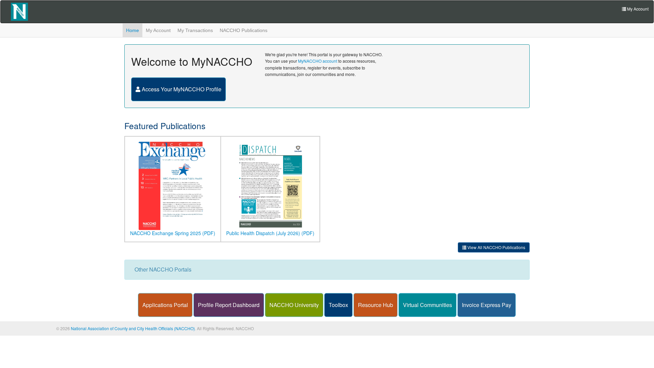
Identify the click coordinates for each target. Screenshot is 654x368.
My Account (158, 30)
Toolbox (338, 305)
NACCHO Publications (243, 30)
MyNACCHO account (317, 61)
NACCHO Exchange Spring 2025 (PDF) (172, 233)
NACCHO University (294, 305)
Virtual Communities (427, 305)
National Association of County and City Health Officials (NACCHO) (133, 328)
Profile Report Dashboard (229, 305)
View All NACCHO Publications (495, 247)
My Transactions (195, 30)
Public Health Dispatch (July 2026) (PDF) (270, 233)
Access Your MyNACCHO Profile (180, 89)
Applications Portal (165, 305)
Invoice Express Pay (486, 305)
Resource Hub (375, 305)
